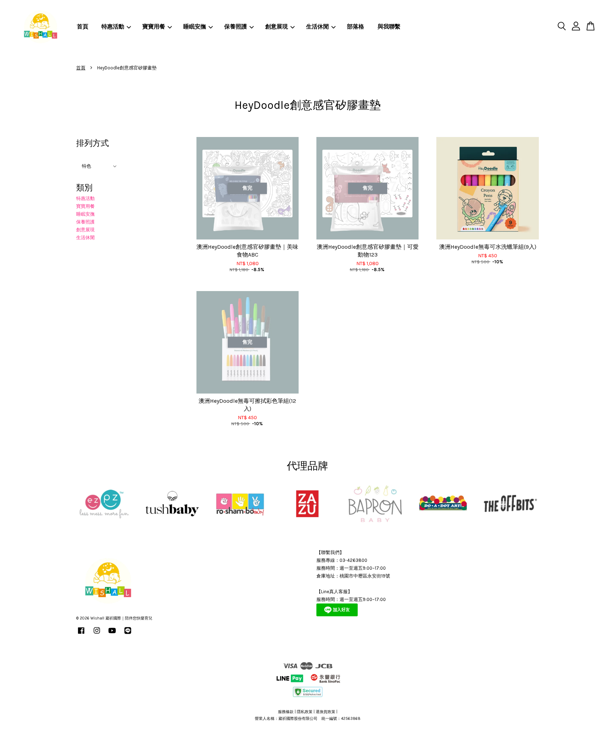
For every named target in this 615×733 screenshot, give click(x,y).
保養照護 (235, 26)
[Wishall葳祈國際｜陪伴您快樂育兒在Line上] (128, 634)
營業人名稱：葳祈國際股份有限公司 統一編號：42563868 (308, 718)
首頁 (82, 26)
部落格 (355, 26)
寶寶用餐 (153, 26)
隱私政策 (304, 712)
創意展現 (276, 26)
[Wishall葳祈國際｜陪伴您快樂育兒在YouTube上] (112, 634)
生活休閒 (317, 26)
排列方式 (92, 143)
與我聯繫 (389, 26)
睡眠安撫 (194, 26)
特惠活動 (112, 26)
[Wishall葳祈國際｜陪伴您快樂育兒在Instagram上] (97, 634)
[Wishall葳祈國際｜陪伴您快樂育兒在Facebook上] (81, 634)
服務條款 (286, 712)
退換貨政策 (325, 712)
